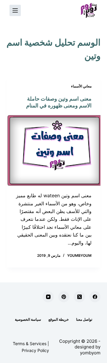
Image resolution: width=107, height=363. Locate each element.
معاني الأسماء (81, 86)
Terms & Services (29, 343)
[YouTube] (48, 297)
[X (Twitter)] (79, 297)
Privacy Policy (35, 350)
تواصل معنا (84, 319)
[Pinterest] (64, 297)
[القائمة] (15, 10)
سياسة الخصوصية (28, 319)
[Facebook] (95, 297)
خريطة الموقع (58, 319)
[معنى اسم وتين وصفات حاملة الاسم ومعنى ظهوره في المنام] (54, 150)
